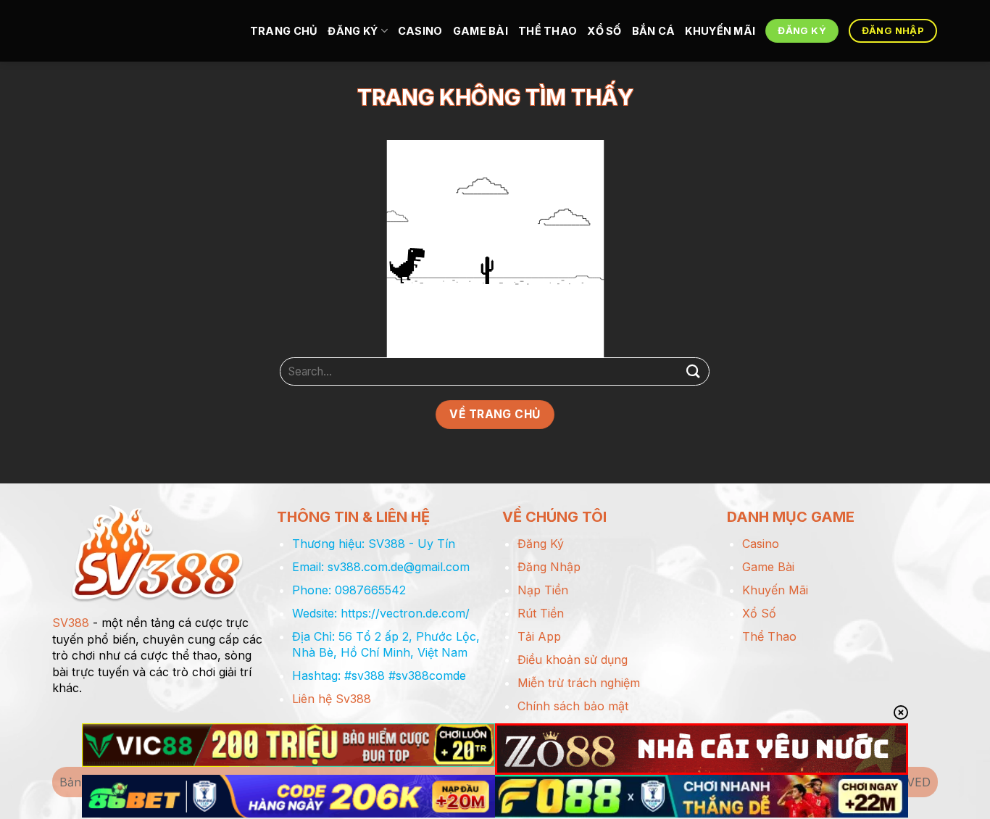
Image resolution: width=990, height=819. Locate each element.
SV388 (70, 622)
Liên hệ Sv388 (331, 698)
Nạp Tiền (542, 590)
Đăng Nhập (549, 567)
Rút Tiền (540, 613)
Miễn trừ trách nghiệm (578, 682)
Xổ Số (604, 31)
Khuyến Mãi (720, 31)
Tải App (539, 636)
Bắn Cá (653, 31)
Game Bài (480, 31)
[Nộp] (692, 371)
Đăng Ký (353, 31)
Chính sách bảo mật (572, 706)
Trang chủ (284, 31)
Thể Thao (547, 31)
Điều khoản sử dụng (572, 659)
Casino (420, 31)
